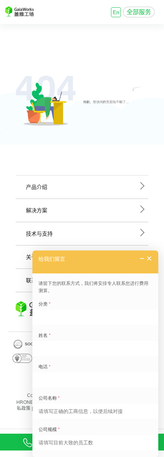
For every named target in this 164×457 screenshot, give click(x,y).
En (116, 12)
